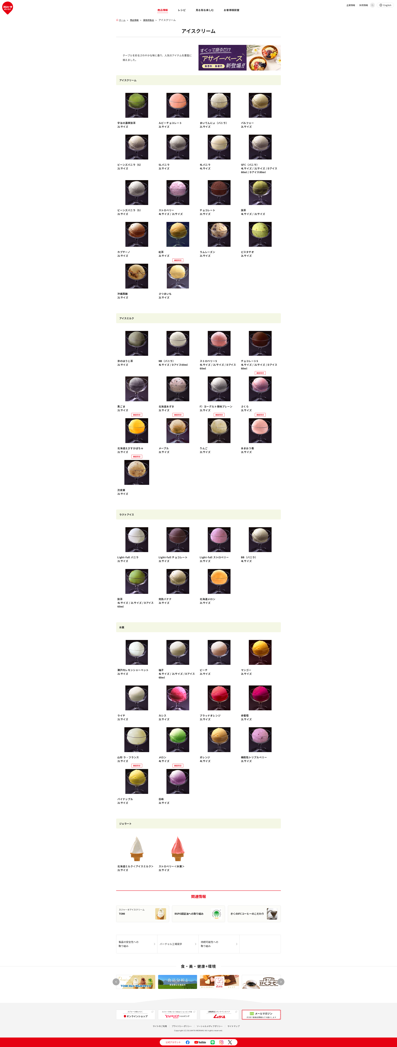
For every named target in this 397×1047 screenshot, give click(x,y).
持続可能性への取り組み (209, 944)
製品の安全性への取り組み (128, 944)
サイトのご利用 (160, 1026)
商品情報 (134, 20)
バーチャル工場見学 (171, 944)
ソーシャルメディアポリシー (210, 1026)
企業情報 (350, 5)
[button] (280, 981)
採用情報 (363, 5)
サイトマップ (233, 1026)
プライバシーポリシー (182, 1026)
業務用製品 (148, 20)
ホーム (122, 20)
